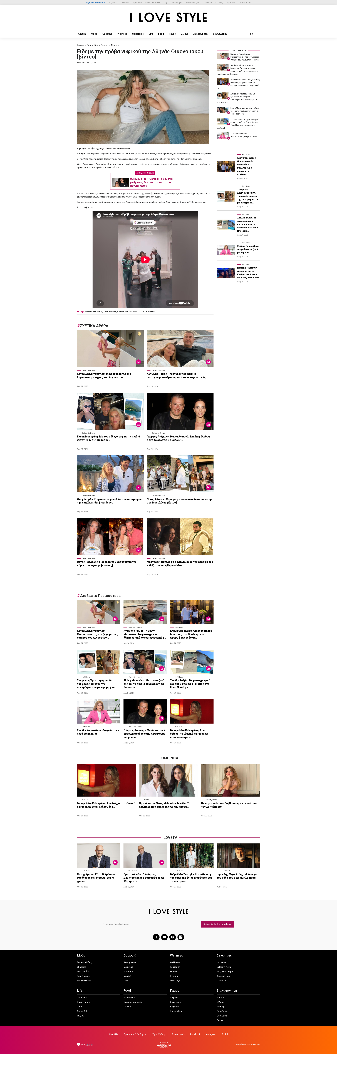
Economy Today (152, 2)
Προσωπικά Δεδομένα (135, 1034)
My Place (231, 2)
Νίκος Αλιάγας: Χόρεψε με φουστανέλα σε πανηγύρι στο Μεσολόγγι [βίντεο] (180, 501)
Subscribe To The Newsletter (217, 924)
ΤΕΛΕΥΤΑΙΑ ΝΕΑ (238, 50)
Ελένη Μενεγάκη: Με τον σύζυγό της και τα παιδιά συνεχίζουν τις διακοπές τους (245, 111)
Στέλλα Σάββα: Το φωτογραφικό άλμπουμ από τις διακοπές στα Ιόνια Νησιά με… (190, 684)
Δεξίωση (174, 1006)
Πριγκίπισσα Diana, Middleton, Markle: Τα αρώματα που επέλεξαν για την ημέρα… (164, 805)
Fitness (173, 971)
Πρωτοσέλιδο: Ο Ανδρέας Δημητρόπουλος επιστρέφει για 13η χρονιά (143, 878)
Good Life (82, 997)
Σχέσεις (174, 976)
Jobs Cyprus (245, 2)
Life (151, 33)
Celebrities (138, 33)
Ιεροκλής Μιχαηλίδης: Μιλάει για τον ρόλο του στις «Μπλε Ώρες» (237, 876)
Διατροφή (175, 967)
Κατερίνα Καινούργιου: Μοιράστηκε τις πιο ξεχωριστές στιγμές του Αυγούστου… (104, 375)
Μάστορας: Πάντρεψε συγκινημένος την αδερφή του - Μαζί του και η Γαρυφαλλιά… (180, 563)
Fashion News (84, 980)
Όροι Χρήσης (159, 1034)
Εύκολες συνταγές (132, 1002)
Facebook (195, 1034)
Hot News (179, 627)
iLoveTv (170, 837)
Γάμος (172, 33)
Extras (220, 1020)
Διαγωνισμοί (220, 33)
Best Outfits (83, 971)
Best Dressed (83, 976)
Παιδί (80, 1006)
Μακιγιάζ (128, 967)
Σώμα (146, 800)
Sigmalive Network (95, 2)
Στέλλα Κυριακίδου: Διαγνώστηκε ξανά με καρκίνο (98, 732)
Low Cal (127, 1006)
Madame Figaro (193, 2)
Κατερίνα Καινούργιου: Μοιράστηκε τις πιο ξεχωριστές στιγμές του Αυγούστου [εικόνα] (245, 57)
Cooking (219, 2)
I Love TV (86, 871)
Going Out (82, 1011)
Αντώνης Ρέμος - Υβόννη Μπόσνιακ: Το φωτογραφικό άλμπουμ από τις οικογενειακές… (177, 375)
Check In (208, 2)
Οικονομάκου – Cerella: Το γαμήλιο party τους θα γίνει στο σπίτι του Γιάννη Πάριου (151, 182)
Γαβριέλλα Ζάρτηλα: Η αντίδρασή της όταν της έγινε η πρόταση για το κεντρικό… (191, 878)
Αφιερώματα (200, 33)
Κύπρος (220, 997)
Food (161, 33)
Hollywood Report (225, 971)
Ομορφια (169, 758)
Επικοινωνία (178, 1034)
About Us (113, 1034)
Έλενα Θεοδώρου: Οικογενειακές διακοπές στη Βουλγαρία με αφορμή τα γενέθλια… (191, 634)
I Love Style (176, 2)
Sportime (137, 2)
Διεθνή (220, 1006)
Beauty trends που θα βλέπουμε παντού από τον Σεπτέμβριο (229, 805)
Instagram (211, 1034)
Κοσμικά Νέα (223, 976)
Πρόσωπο (128, 971)
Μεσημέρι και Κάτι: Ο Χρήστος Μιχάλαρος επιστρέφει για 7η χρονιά (96, 878)
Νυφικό (174, 997)
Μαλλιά (178, 727)
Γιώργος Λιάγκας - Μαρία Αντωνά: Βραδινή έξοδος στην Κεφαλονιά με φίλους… (178, 438)
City (165, 2)
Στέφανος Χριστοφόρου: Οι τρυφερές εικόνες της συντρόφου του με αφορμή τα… (97, 684)
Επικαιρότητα (227, 990)
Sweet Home (83, 1002)
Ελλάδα (220, 1002)
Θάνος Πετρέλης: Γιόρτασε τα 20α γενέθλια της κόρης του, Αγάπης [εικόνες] (107, 563)
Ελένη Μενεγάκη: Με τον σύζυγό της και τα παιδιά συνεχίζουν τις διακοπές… (108, 438)
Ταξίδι (80, 1015)
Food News (129, 997)
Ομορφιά (107, 33)
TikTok (225, 1034)
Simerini (125, 2)
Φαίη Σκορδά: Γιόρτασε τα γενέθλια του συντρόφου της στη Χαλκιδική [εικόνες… (109, 501)
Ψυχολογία (175, 980)
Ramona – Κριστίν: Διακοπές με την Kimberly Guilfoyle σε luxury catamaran (248, 272)
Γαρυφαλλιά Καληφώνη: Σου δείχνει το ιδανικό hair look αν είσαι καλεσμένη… (189, 734)
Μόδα (94, 33)
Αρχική (82, 33)
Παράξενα (222, 1011)
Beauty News (211, 800)
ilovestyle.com (254, 1044)
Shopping (81, 967)
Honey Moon (176, 1011)
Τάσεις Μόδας (84, 962)
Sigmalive (113, 2)
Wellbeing (175, 962)
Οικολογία (222, 1015)
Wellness (122, 33)
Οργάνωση (175, 1002)
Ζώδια (184, 33)
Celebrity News (109, 45)
